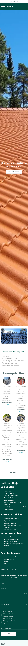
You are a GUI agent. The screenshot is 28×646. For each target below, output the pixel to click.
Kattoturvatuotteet (11, 533)
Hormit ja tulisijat (11, 514)
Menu (26, 6)
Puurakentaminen (10, 553)
